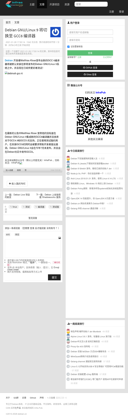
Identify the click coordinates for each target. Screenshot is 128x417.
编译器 (40, 206)
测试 (27, 206)
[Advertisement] (91, 267)
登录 (121, 11)
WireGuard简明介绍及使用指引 (84, 356)
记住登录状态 (77, 46)
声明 (42, 397)
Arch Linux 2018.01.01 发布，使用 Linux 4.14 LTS (93, 178)
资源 (67, 4)
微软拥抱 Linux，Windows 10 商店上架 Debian (92, 183)
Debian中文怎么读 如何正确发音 (85, 341)
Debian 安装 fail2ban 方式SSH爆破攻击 (88, 351)
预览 (17, 234)
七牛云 (18, 407)
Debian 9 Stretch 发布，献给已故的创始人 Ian (91, 168)
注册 (111, 11)
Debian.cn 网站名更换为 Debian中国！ (88, 203)
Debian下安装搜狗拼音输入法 (84, 158)
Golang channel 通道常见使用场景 (86, 361)
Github (33, 397)
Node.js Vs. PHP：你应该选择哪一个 (87, 173)
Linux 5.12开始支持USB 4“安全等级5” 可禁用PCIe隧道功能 (97, 366)
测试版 (55, 206)
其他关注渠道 (95, 139)
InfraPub (15, 162)
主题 (32, 4)
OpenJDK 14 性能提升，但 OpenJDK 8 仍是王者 (92, 198)
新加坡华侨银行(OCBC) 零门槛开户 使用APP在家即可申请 (97, 379)
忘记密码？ (108, 57)
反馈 (24, 397)
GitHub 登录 (91, 67)
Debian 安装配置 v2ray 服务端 (84, 374)
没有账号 (50, 228)
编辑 (8, 234)
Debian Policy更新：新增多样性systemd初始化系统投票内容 (97, 191)
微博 (19, 170)
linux (14, 206)
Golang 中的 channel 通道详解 (84, 208)
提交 (54, 277)
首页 (8, 22)
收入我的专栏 (18, 183)
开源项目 (55, 4)
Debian (9, 60)
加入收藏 (9, 170)
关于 (8, 397)
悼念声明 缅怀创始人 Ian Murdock (86, 331)
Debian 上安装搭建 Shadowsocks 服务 (50, 196)
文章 (42, 4)
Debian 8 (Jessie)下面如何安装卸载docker (90, 163)
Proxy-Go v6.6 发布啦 (80, 346)
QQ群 (16, 397)
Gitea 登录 (91, 74)
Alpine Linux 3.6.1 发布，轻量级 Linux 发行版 (91, 336)
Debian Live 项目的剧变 (17, 196)
